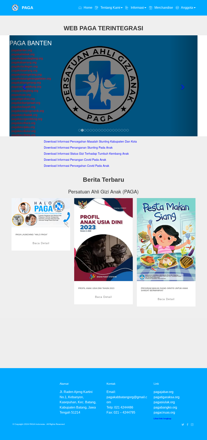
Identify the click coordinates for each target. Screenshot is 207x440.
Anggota (186, 7)
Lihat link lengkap (162, 418)
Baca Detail (41, 243)
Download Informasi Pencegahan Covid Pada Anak (76, 166)
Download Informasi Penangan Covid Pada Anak (75, 160)
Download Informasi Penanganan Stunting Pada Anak (78, 147)
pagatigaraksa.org (167, 397)
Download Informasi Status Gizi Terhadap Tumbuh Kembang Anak (86, 153)
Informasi (137, 7)
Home (87, 7)
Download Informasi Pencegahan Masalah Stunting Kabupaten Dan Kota (90, 141)
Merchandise (163, 7)
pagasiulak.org (164, 402)
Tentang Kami (110, 7)
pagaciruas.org (164, 412)
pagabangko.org (165, 407)
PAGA (27, 7)
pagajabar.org (163, 392)
